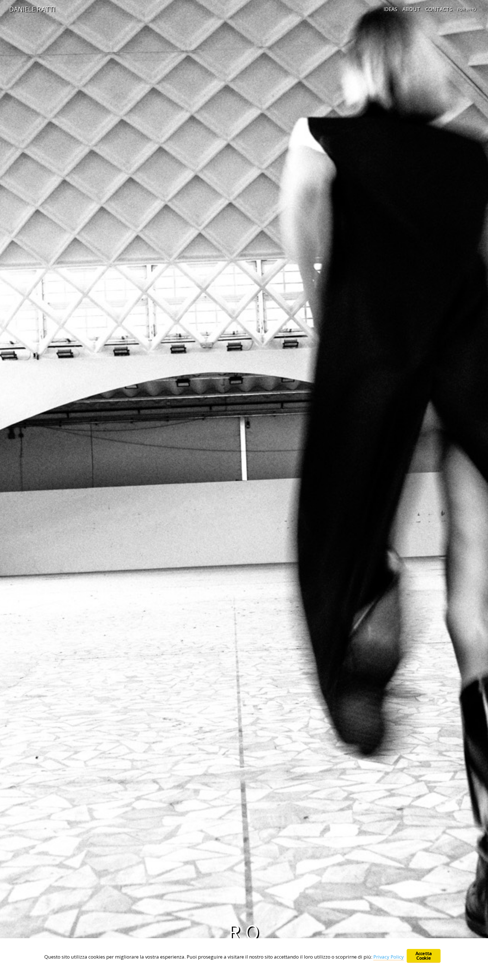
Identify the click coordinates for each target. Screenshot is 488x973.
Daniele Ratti (32, 9)
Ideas (390, 9)
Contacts (438, 9)
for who (466, 9)
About (411, 9)
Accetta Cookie (423, 955)
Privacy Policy (388, 956)
